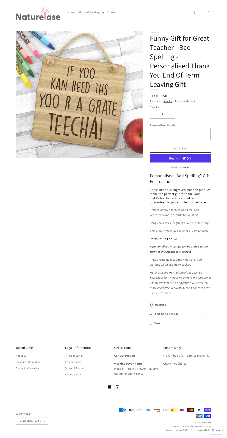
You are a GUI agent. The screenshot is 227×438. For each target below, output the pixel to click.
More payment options (180, 167)
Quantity (154, 107)
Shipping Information (28, 361)
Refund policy (73, 374)
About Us (21, 355)
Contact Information (28, 368)
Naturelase (206, 423)
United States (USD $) (30, 420)
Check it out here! (174, 363)
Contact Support (124, 355)
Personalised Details (163, 125)
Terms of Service (74, 355)
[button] (90, 12)
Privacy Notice (73, 361)
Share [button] (157, 323)
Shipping (168, 101)
